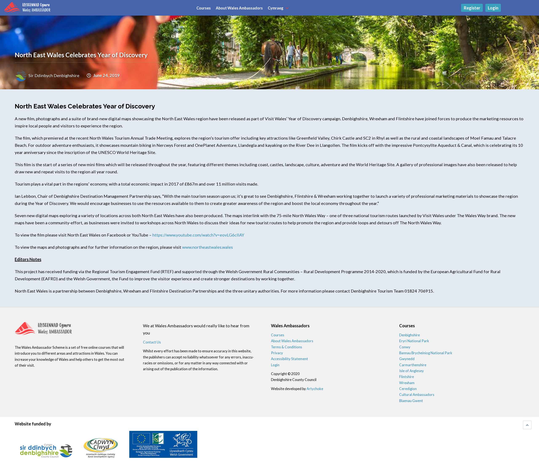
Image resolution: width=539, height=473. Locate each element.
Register (472, 7)
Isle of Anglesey (411, 371)
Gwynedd (407, 359)
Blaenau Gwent (411, 401)
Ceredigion (408, 389)
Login (493, 7)
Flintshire (406, 377)
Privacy (277, 353)
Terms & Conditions (286, 347)
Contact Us (152, 342)
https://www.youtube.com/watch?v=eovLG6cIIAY (198, 234)
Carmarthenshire (412, 365)
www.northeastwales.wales (207, 247)
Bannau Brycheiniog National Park (425, 353)
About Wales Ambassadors (239, 8)
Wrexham (407, 383)
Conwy (404, 347)
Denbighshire (409, 335)
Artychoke (315, 389)
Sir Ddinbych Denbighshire (53, 75)
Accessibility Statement (289, 359)
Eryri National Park (414, 341)
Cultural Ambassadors (416, 395)
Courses (203, 8)
